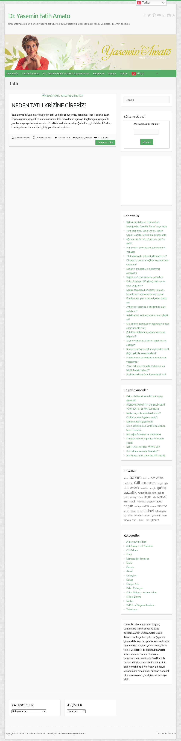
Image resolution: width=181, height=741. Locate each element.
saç (159, 501)
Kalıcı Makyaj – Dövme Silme (141, 592)
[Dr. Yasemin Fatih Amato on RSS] (173, 15)
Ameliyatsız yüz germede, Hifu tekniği (145, 455)
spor (133, 511)
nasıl (126, 502)
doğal (160, 484)
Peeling (141, 502)
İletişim (124, 73)
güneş (161, 488)
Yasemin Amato (30, 73)
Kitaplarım (98, 73)
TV (125, 516)
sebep (138, 506)
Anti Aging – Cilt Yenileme (139, 546)
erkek (126, 488)
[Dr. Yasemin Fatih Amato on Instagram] (169, 15)
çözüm (155, 519)
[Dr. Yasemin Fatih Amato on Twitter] (149, 15)
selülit (145, 506)
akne (126, 478)
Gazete (61, 137)
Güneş (129, 580)
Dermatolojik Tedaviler (137, 558)
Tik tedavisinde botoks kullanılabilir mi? (146, 256)
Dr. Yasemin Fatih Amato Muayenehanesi (66, 73)
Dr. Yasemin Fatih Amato (39, 15)
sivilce (153, 506)
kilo (154, 497)
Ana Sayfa (12, 73)
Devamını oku (105, 142)
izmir (140, 497)
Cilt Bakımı (132, 550)
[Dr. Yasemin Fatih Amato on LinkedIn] (164, 15)
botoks (128, 483)
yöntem (141, 520)
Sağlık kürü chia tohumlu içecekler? (144, 277)
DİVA (129, 563)
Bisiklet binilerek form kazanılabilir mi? (146, 374)
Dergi (129, 554)
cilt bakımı (149, 483)
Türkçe (140, 73)
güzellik (130, 492)
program (151, 502)
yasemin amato (22, 137)
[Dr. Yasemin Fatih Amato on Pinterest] (154, 15)
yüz (147, 520)
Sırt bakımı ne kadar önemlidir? (142, 451)
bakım (136, 477)
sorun (126, 511)
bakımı (146, 478)
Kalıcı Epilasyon (134, 588)
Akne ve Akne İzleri (136, 542)
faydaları (144, 488)
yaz (134, 520)
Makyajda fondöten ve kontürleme (143, 434)
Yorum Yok (103, 137)
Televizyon (131, 609)
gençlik (153, 488)
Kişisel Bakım (133, 596)
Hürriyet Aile (78, 137)
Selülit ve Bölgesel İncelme (140, 605)
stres (139, 511)
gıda (126, 497)
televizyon (160, 511)
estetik (134, 488)
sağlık (128, 506)
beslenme (157, 478)
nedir (132, 501)
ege (166, 483)
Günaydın (131, 575)
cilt (137, 482)
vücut (130, 515)
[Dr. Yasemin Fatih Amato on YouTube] (159, 15)
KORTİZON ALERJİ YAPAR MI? (143, 447)
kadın (147, 496)
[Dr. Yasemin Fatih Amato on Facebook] (144, 15)
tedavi (149, 511)
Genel (69, 137)
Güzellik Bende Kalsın (151, 492)
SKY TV (162, 506)
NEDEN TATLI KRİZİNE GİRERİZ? (48, 105)
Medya (112, 73)
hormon (133, 497)
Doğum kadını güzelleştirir (139, 421)
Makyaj (161, 496)
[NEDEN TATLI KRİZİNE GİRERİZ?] (62, 96)
